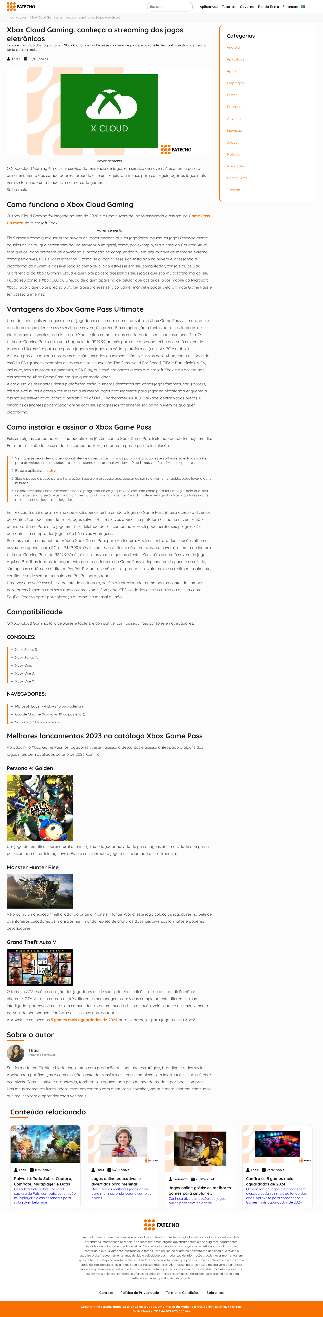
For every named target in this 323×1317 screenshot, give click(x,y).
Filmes (232, 95)
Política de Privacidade (139, 1292)
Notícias (233, 154)
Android (233, 47)
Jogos (232, 142)
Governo (247, 6)
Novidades (236, 166)
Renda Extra (268, 6)
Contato (106, 1292)
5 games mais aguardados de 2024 (84, 1019)
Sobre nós (215, 1292)
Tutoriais (229, 6)
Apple (231, 71)
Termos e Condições (183, 1292)
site (52, 470)
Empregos (235, 83)
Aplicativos (209, 6)
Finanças (290, 6)
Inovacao (234, 130)
